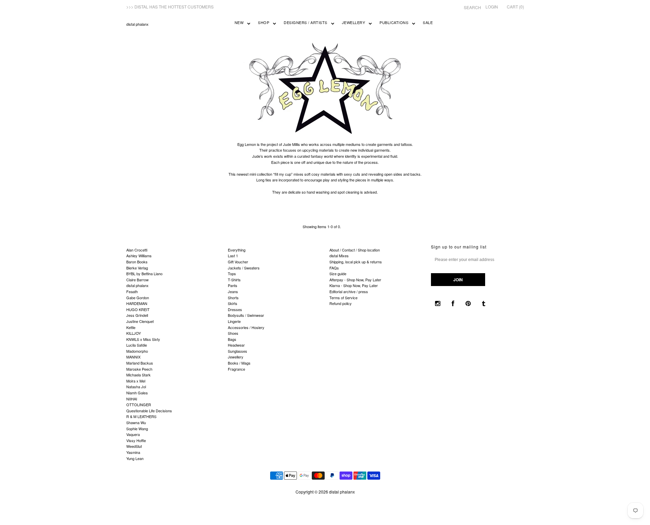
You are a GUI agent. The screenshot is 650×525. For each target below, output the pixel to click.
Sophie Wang (137, 428)
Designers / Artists (305, 22)
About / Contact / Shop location (354, 250)
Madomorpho (137, 351)
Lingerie (234, 321)
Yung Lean (135, 458)
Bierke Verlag (137, 267)
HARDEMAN (136, 303)
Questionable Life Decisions (149, 410)
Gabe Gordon (137, 297)
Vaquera (133, 434)
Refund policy (340, 303)
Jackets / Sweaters (244, 267)
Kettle (130, 327)
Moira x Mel (135, 381)
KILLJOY (133, 333)
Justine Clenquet (140, 321)
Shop (263, 22)
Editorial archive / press (348, 291)
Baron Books (137, 261)
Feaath (132, 291)
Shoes (233, 333)
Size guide (337, 273)
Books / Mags (239, 363)
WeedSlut (134, 446)
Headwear (236, 345)
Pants (232, 285)
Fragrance (236, 369)
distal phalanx (137, 24)
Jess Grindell (137, 315)
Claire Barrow (137, 279)
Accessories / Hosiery (246, 327)
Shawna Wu (136, 422)
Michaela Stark (138, 374)
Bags (232, 339)
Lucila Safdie (136, 345)
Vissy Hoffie (136, 440)
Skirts (232, 303)
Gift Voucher (238, 261)
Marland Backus (139, 363)
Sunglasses (237, 351)
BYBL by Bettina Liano (144, 273)
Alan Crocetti (136, 250)
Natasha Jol (136, 386)
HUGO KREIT (138, 309)
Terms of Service (343, 297)
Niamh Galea (137, 392)
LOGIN (491, 6)
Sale (428, 22)
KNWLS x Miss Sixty (143, 339)
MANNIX (133, 356)
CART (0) (515, 6)
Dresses (235, 309)
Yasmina (133, 452)
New (239, 22)
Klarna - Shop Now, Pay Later (353, 285)
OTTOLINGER (138, 404)
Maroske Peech (139, 369)
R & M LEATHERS (141, 416)
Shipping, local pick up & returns (355, 261)
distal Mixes (339, 255)
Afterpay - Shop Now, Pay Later (355, 279)
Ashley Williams (139, 255)
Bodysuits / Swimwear (246, 315)
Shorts (233, 297)
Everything (236, 250)
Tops (232, 273)
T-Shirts (234, 279)
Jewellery (353, 22)
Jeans (233, 291)
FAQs (334, 267)
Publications (394, 22)
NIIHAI (131, 398)
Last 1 (233, 255)
